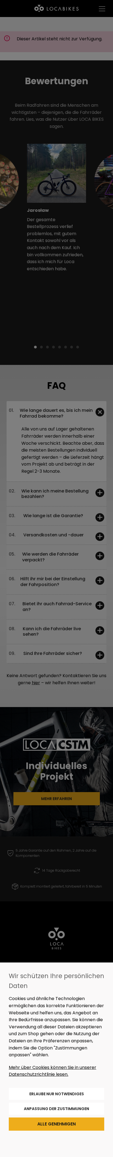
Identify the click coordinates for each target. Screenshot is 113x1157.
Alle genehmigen (56, 1124)
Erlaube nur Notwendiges (56, 1094)
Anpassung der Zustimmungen (56, 1108)
